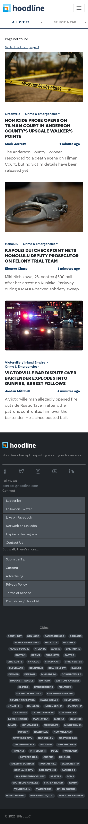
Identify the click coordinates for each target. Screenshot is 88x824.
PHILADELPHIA (67, 744)
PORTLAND (70, 751)
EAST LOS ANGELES (67, 681)
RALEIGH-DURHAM (22, 764)
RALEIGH (64, 757)
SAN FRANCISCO (54, 636)
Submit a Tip (15, 559)
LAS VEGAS (20, 713)
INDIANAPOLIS (53, 706)
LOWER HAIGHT (17, 719)
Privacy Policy (16, 584)
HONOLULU (14, 706)
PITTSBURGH (38, 751)
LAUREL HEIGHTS (43, 713)
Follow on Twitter (19, 509)
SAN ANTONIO (47, 770)
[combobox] (22, 22)
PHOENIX (18, 751)
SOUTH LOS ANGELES (25, 783)
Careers (12, 568)
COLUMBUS (36, 668)
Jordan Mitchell (17, 391)
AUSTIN (55, 649)
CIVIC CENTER (73, 662)
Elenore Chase (16, 269)
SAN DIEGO (68, 770)
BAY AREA (69, 642)
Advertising (14, 576)
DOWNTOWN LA (71, 674)
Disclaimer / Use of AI (22, 601)
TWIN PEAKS (43, 789)
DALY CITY (51, 642)
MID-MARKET (30, 725)
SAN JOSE (33, 636)
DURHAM (44, 681)
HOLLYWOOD (72, 700)
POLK (54, 751)
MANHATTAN (41, 719)
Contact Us (14, 542)
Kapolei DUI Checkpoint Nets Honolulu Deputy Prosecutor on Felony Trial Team (42, 256)
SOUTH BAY (15, 636)
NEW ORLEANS (63, 732)
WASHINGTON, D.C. (41, 796)
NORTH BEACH (68, 738)
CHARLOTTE (15, 662)
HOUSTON (33, 706)
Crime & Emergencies (41, 114)
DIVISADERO (48, 674)
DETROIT (29, 674)
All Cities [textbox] (20, 22)
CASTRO (69, 655)
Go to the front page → (22, 47)
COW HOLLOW (57, 668)
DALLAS (76, 668)
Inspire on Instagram (21, 534)
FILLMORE (65, 687)
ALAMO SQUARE (19, 649)
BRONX (35, 655)
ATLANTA (40, 649)
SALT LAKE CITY (23, 770)
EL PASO (23, 687)
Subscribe (13, 501)
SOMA (70, 776)
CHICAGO (33, 662)
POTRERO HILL (29, 757)
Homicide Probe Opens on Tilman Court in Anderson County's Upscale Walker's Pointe (39, 128)
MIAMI (12, 725)
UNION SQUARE (66, 789)
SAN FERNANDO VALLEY (30, 776)
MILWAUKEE (51, 725)
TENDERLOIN (22, 789)
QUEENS (48, 757)
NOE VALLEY (45, 738)
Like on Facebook (19, 517)
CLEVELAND (16, 668)
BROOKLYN (52, 655)
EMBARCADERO (43, 687)
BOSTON (20, 655)
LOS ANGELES (67, 713)
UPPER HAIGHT (15, 796)
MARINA (59, 719)
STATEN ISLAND (53, 783)
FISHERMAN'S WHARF (60, 694)
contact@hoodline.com (20, 486)
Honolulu (11, 244)
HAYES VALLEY (49, 700)
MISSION (23, 732)
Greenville (12, 114)
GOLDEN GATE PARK (22, 700)
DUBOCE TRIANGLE (22, 681)
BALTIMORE (73, 649)
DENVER (13, 674)
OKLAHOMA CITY (24, 744)
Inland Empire (34, 362)
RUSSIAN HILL (47, 764)
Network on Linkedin (21, 526)
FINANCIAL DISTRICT (29, 694)
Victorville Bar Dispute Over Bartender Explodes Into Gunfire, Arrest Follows (40, 378)
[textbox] (66, 22)
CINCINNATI (52, 662)
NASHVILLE (41, 732)
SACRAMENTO (70, 764)
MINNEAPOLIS (72, 725)
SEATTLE (55, 776)
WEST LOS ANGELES (71, 796)
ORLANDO (46, 744)
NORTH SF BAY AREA (27, 642)
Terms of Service (18, 593)
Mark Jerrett (15, 144)
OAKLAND (76, 636)
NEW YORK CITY (22, 738)
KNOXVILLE (75, 706)
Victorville (12, 362)
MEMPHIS (75, 719)
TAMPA (73, 783)
